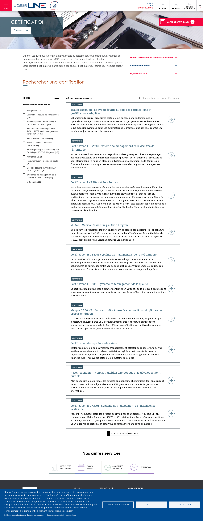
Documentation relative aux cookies (61, 515)
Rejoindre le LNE (138, 73)
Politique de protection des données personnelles (24, 515)
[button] (6, 5)
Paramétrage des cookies (118, 504)
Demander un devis (178, 21)
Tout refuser (151, 504)
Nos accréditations (140, 65)
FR (200, 5)
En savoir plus (21, 30)
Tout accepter (184, 504)
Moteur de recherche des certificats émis (151, 57)
